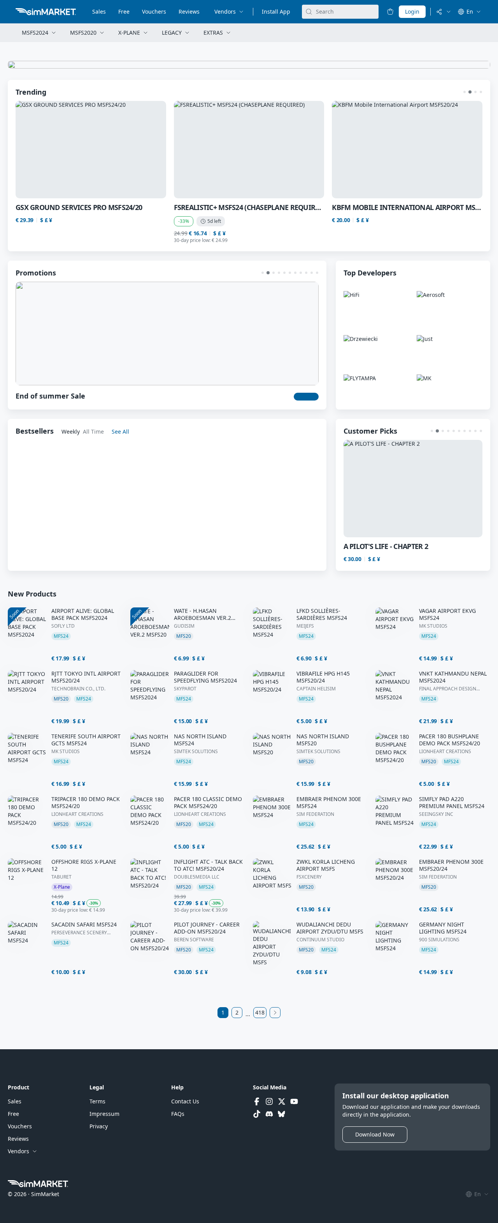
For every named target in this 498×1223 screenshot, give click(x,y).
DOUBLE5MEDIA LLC (196, 877)
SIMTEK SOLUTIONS (196, 751)
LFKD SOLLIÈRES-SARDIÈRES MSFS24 (321, 614)
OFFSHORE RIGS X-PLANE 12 (83, 865)
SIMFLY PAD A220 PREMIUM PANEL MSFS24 (451, 803)
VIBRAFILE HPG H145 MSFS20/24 (323, 677)
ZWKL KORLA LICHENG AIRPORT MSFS (325, 865)
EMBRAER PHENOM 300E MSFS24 (328, 803)
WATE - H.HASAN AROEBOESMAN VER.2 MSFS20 (202, 614)
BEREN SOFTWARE (194, 940)
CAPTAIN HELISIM (316, 689)
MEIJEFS (305, 626)
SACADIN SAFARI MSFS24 (84, 924)
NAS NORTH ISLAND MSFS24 (200, 740)
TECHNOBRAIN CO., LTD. (78, 689)
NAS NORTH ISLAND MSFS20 (322, 740)
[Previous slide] (35, 149)
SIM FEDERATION (315, 814)
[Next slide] (463, 149)
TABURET (61, 877)
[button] (464, 92)
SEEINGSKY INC (436, 814)
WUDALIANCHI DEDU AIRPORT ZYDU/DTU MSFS (329, 928)
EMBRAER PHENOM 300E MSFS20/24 (451, 865)
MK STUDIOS (433, 626)
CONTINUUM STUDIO (320, 940)
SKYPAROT (185, 689)
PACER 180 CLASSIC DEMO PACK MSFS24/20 (208, 803)
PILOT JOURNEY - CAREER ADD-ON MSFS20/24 (207, 928)
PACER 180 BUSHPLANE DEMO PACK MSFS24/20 (449, 740)
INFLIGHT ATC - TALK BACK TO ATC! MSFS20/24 (208, 865)
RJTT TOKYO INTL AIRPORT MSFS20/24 (86, 677)
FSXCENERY (309, 877)
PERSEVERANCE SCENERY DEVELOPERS (79, 933)
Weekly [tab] (70, 431)
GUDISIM (184, 626)
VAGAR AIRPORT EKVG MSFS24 (447, 614)
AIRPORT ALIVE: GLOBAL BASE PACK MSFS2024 (82, 614)
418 (260, 1012)
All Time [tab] (93, 431)
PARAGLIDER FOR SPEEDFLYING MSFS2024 (205, 677)
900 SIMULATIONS (439, 940)
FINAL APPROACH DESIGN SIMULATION (447, 689)
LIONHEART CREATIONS (445, 751)
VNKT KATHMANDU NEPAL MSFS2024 (453, 677)
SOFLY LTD (63, 626)
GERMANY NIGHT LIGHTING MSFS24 (442, 928)
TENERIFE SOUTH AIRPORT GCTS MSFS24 (86, 740)
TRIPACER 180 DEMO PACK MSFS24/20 (85, 803)
